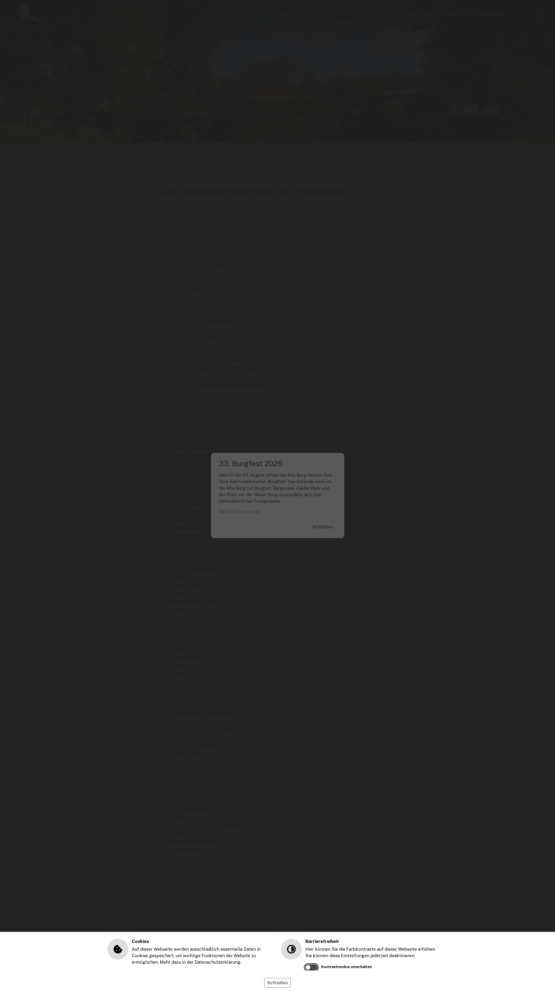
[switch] (311, 967)
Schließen (277, 982)
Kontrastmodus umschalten (346, 966)
